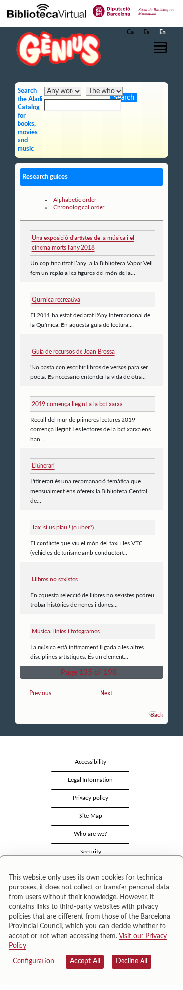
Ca (130, 32)
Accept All (85, 961)
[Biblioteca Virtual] (46, 10)
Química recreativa (56, 300)
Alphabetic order (74, 200)
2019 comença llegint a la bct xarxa (77, 404)
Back (156, 714)
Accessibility (90, 762)
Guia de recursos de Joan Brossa (73, 352)
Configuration (33, 961)
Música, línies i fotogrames (66, 631)
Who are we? (90, 833)
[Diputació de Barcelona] (134, 10)
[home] (56, 48)
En (162, 32)
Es (146, 32)
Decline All (131, 961)
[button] (162, 47)
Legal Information (90, 780)
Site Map (90, 816)
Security (90, 851)
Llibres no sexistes (55, 579)
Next (106, 693)
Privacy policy (90, 798)
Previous (40, 693)
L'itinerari (43, 466)
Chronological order (78, 207)
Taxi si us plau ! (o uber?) (63, 527)
